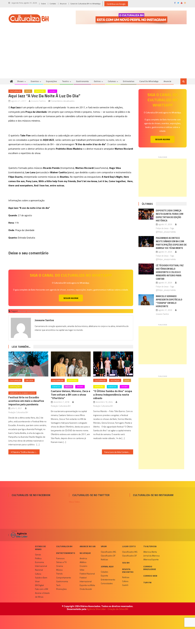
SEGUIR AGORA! (70, 298)
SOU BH (125, 562)
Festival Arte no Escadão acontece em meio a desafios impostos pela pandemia (26, 400)
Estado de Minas (40, 548)
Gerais (38, 554)
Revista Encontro (127, 570)
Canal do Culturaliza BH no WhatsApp (85, 3)
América (83, 558)
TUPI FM (147, 582)
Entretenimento (65, 553)
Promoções (61, 589)
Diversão (40, 91)
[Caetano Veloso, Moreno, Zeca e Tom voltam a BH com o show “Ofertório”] (71, 363)
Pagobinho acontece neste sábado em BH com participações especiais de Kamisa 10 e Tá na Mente (171, 243)
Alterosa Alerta (150, 551)
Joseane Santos (38, 100)
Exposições (51, 81)
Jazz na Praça (33, 311)
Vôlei (82, 569)
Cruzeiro (83, 566)
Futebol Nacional (87, 573)
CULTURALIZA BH (64, 546)
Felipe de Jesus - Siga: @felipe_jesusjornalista (166, 230)
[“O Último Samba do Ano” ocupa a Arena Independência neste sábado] (113, 363)
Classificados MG (108, 551)
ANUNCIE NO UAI (88, 546)
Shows (20, 81)
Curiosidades (107, 583)
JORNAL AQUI (107, 566)
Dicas (28, 91)
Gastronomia (82, 81)
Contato (53, 3)
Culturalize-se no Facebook (31, 495)
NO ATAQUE (85, 553)
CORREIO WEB (150, 575)
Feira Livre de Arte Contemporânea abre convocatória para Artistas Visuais (118, 452)
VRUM (104, 546)
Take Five (44, 311)
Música (68, 386)
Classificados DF (108, 555)
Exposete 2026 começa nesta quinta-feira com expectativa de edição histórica (169, 215)
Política (38, 558)
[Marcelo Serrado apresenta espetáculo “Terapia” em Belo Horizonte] (146, 299)
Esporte (104, 575)
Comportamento (63, 577)
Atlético (83, 562)
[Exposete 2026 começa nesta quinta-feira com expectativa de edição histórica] (146, 214)
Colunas (112, 81)
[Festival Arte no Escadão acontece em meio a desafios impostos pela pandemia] (28, 363)
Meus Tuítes (74, 501)
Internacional (41, 566)
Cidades (104, 571)
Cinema (59, 566)
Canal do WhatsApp (148, 81)
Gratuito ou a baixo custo (22, 393)
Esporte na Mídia (87, 585)
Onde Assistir (86, 589)
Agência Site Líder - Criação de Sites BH (107, 609)
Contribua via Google (116, 3)
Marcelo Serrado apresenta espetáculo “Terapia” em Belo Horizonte (169, 301)
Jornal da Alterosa (151, 555)
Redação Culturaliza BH (18, 412)
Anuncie (63, 3)
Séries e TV (61, 562)
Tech (58, 585)
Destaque (115, 380)
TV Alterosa (149, 546)
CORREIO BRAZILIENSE (149, 568)
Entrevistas (128, 81)
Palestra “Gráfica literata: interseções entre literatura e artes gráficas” (26, 452)
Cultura (38, 573)
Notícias (104, 559)
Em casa (29, 380)
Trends (59, 573)
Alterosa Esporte (151, 559)
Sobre (43, 3)
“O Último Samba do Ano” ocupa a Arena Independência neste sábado (112, 394)
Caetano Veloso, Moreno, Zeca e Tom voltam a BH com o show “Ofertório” (70, 394)
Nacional (39, 569)
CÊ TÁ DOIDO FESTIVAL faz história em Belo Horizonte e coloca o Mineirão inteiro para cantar (170, 272)
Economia (39, 562)
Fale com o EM (41, 589)
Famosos (60, 558)
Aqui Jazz (22, 311)
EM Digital (39, 585)
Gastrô (125, 585)
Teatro (65, 81)
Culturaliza (15, 91)
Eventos (35, 81)
